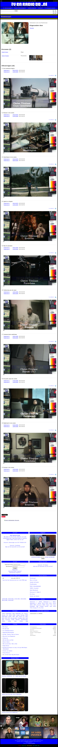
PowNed (20, 618)
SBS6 (31, 604)
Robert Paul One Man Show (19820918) (11, 694)
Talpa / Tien (49, 604)
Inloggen (15, 568)
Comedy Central (44, 606)
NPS (27, 616)
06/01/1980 (15, 247)
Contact (40, 8)
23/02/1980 (15, 71)
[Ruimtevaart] (14, 33)
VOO (15, 621)
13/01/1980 (15, 292)
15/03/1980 (15, 204)
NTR (6, 618)
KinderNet (32, 606)
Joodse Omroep (20, 615)
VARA (9, 621)
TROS (3, 621)
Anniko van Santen (34, 596)
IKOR (14, 615)
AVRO (3, 613)
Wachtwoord (9, 566)
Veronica (39, 604)
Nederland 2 (7, 71)
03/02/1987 (11, 600)
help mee (24, 745)
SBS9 (43, 604)
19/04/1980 (15, 426)
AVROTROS (9, 613)
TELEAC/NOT (24, 619)
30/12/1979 (15, 203)
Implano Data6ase (30, 743)
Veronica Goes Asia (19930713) (10, 712)
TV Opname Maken (50, 8)
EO (22, 613)
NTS (9, 618)
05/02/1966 (11, 598)
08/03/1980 (15, 160)
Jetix (51, 606)
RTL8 (54, 603)
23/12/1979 (15, 159)
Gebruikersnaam (9, 564)
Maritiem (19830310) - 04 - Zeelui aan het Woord (14, 676)
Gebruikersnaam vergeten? (15, 571)
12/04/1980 (15, 382)
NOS (14, 616)
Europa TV (35, 607)
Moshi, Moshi (6, 642)
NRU (3, 618)
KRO (26, 615)
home (19, 745)
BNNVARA (18, 613)
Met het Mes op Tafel (8, 640)
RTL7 (50, 603)
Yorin (54, 604)
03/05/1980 (15, 470)
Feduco (26, 613)
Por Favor (5, 626)
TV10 (31, 607)
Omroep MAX (14, 618)
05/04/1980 (15, 337)
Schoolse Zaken (35, 557)
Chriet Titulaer (5, 55)
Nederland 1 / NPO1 (36, 601)
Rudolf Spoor (5, 52)
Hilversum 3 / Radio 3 (35, 592)
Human (3, 615)
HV (7, 615)
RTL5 (47, 603)
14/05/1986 (4, 598)
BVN (54, 606)
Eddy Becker (6, 645)
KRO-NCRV (4, 616)
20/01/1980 (15, 336)
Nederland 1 (7, 70)
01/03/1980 (15, 116)
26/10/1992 (23, 598)
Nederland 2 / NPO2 (50, 601)
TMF (37, 606)
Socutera (8, 619)
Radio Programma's (20, 8)
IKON (10, 615)
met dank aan (36, 745)
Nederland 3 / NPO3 (35, 603)
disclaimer (29, 745)
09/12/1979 (15, 70)
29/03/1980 (15, 293)
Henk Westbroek (34, 590)
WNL (27, 621)
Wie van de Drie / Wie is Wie (10, 643)
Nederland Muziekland (8, 632)
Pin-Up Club (6, 628)
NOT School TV (20, 616)
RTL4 (43, 603)
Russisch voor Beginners (9, 636)
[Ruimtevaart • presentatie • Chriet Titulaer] (32, 57)
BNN (14, 613)
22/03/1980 (15, 249)
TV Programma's (8, 8)
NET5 (35, 604)
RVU (3, 619)
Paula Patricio (6, 652)
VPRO (21, 621)
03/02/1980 (15, 425)
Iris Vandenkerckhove (8, 630)
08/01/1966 (4, 600)
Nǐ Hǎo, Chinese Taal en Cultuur (11, 634)
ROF (27, 618)
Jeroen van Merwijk (49, 557)
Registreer (15, 569)
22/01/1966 (17, 598)
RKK (24, 618)
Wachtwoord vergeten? (15, 572)
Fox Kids (41, 607)
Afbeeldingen (32, 8)
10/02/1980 (15, 469)
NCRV (10, 616)
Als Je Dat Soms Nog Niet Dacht (11, 654)
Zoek (16, 10)
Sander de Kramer (34, 582)
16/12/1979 (15, 114)
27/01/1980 (15, 380)
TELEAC (32, 28)
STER (12, 619)
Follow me (5, 638)
